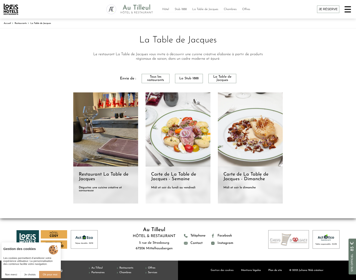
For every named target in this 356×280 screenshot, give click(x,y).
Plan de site (275, 270)
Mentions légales (251, 270)
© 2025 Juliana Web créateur (306, 270)
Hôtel (165, 9)
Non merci (11, 274)
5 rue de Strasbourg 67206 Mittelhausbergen (154, 245)
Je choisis (30, 274)
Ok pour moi (50, 274)
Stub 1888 (181, 9)
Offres (246, 9)
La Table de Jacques (205, 9)
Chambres (230, 9)
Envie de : (128, 78)
